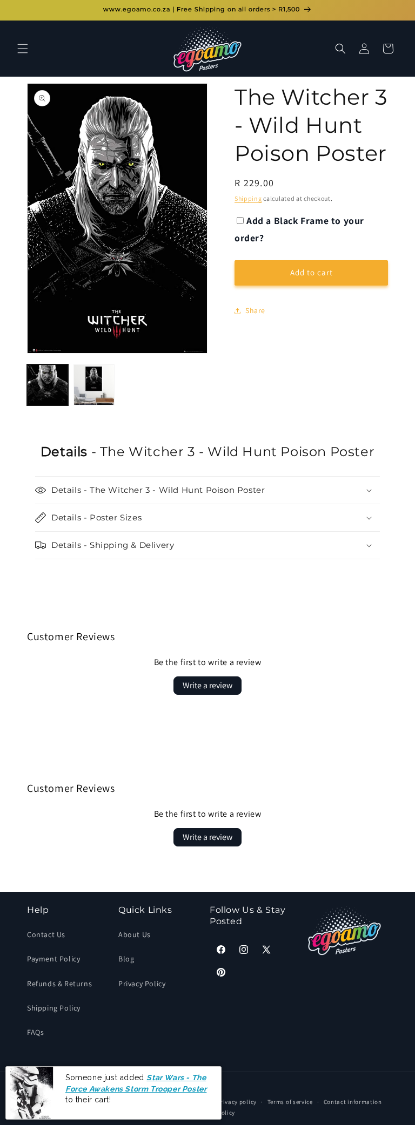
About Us (134, 934)
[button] (23, 48)
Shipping (248, 198)
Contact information (353, 1102)
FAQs (35, 1032)
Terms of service (290, 1102)
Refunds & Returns (59, 983)
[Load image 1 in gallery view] (47, 384)
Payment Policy (53, 959)
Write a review (207, 685)
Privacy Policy (141, 983)
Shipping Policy (54, 1008)
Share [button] (255, 310)
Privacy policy (237, 1102)
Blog (126, 959)
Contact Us (46, 934)
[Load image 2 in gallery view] (94, 384)
